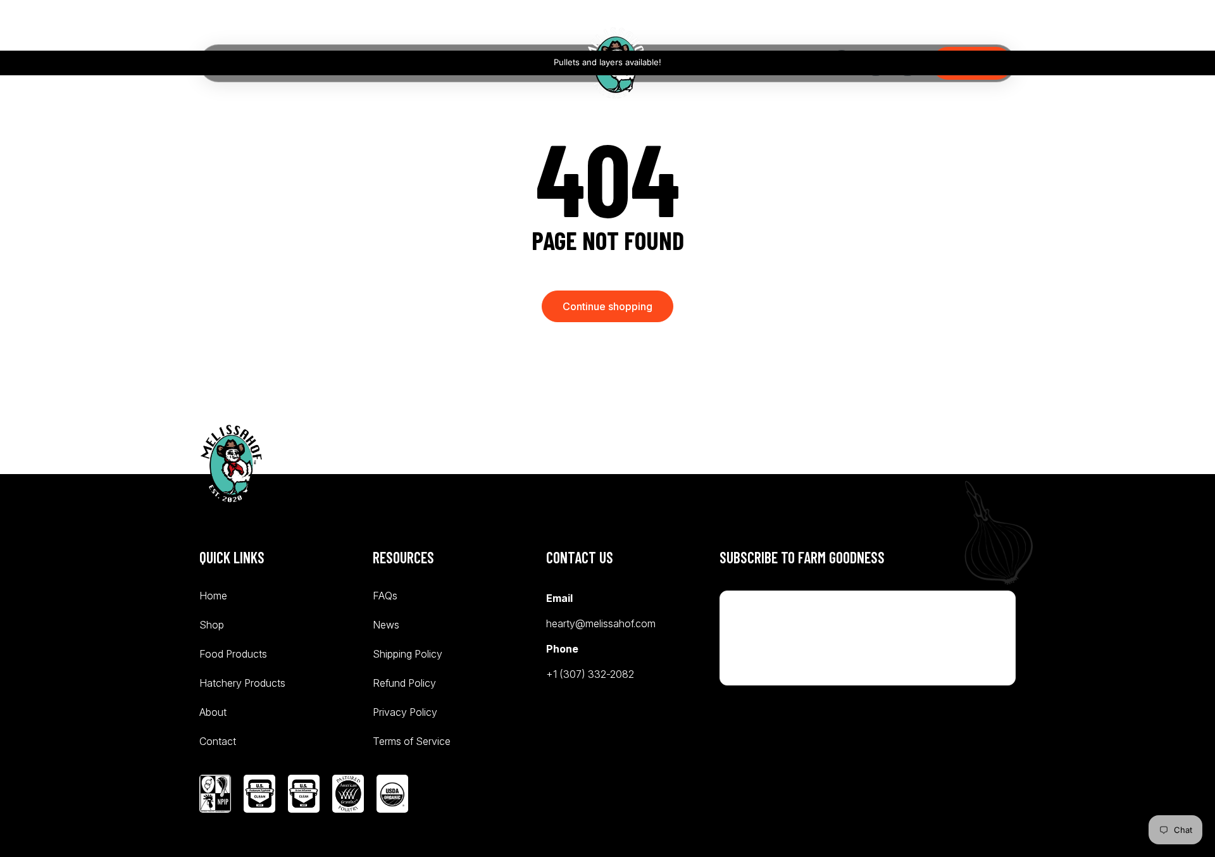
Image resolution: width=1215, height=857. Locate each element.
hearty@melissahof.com (601, 623)
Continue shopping (607, 306)
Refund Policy (404, 683)
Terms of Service (412, 741)
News (386, 624)
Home (213, 596)
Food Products (233, 653)
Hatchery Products (242, 683)
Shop (211, 624)
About (213, 712)
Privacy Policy (405, 712)
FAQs (385, 596)
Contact (217, 741)
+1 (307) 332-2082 (590, 674)
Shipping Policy (407, 653)
